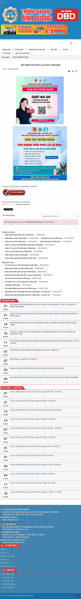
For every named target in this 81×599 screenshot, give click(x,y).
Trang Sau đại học (9, 584)
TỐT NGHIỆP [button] (6, 53)
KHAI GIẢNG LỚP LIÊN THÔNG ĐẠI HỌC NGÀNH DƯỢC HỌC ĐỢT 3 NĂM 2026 (34, 350)
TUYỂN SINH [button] (19, 49)
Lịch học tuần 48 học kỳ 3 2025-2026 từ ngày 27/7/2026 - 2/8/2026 (32, 474)
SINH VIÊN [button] (54, 49)
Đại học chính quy (7, 556)
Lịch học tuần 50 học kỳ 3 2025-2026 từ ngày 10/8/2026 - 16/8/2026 (32, 437)
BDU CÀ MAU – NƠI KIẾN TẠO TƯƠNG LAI (23, 359)
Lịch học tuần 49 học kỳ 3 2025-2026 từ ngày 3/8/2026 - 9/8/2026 (32, 455)
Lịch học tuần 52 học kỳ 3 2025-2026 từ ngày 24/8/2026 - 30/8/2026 (32, 401)
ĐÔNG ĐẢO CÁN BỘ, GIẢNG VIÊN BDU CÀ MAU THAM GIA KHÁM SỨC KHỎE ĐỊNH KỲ (37, 368)
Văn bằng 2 (5, 563)
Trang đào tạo (8, 581)
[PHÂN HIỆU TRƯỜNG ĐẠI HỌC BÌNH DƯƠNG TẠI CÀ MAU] (40, 15)
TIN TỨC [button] (66, 49)
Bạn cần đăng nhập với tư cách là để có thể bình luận (29, 222)
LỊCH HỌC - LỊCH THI (11, 388)
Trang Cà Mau (8, 587)
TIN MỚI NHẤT (8, 300)
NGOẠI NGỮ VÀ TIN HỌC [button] (37, 49)
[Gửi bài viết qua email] (69, 71)
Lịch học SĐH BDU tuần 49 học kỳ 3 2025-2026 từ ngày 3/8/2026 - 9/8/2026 (35, 446)
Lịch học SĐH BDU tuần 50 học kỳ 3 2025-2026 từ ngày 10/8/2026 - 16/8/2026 (36, 428)
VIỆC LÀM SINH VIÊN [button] (22, 53)
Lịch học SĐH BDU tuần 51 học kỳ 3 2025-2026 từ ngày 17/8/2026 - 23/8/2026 (36, 410)
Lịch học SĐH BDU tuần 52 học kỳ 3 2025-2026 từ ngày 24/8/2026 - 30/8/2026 (36, 392)
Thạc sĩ (4, 553)
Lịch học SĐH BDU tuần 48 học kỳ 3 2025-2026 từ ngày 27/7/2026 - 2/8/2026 (35, 464)
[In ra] (73, 71)
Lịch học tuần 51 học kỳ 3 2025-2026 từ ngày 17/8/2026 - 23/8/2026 (32, 419)
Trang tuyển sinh (8, 574)
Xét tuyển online (8, 577)
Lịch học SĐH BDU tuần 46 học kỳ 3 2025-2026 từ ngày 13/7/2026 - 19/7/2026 (36, 492)
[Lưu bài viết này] (77, 71)
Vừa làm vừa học (7, 566)
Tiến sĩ (3, 549)
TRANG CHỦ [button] (6, 49)
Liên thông (5, 559)
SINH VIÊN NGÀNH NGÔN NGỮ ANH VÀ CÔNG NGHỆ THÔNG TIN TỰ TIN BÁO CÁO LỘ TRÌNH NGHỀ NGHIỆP (44, 377)
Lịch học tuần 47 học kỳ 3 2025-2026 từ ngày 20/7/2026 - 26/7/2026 (32, 483)
